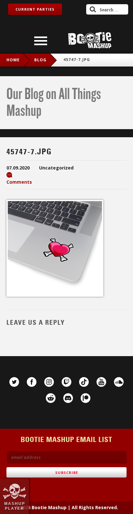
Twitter (14, 382)
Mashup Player (14, 505)
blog (40, 60)
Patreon (85, 398)
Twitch (66, 382)
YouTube (101, 382)
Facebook (31, 382)
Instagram (49, 382)
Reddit (51, 398)
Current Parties (35, 9)
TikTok (84, 382)
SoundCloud (119, 382)
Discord (68, 398)
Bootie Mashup (90, 40)
